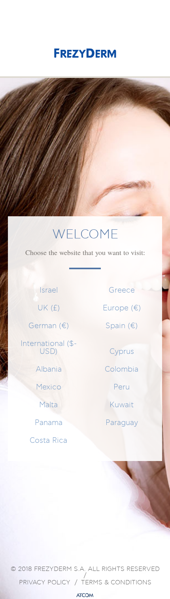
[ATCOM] (85, 595)
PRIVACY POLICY (44, 583)
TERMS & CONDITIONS (116, 583)
